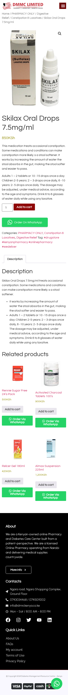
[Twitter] (28, 620)
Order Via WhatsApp (18, 421)
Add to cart (24, 207)
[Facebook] (8, 620)
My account (14, 650)
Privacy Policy (16, 661)
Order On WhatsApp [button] (28, 222)
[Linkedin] (49, 620)
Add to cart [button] (12, 409)
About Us (12, 638)
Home (5, 13)
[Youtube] (39, 620)
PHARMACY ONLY (23, 13)
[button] (63, 6)
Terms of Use (15, 655)
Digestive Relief (26, 237)
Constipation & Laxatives (26, 18)
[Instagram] (18, 620)
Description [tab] (15, 259)
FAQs (9, 644)
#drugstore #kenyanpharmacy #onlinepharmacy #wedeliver (30, 242)
